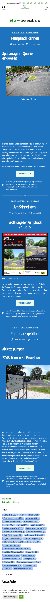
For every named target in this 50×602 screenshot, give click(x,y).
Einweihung (9, 181)
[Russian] (39, 3)
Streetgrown (22, 184)
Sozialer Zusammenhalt (35, 528)
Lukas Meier (20, 44)
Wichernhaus (22, 187)
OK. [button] (21, 597)
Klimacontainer (33, 542)
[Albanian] (8, 3)
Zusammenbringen (12, 189)
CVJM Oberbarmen (11, 555)
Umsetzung (21, 201)
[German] (21, 3)
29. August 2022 (34, 44)
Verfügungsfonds (11, 187)
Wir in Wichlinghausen (12, 535)
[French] (18, 3)
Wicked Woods (32, 187)
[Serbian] (43, 3)
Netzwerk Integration (12, 558)
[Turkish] (46, 3)
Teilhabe (29, 313)
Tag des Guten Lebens (12, 538)
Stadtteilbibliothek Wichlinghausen (16, 548)
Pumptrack (25, 181)
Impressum (6, 498)
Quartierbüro (37, 525)
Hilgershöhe (31, 552)
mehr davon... (8, 574)
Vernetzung (32, 518)
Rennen (32, 479)
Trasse (22, 32)
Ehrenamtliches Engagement (28, 562)
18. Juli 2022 (34, 339)
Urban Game (28, 555)
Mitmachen (18, 181)
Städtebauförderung (22, 481)
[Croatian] (14, 3)
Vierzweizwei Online (11, 545)
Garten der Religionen (12, 565)
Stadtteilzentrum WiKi (13, 528)
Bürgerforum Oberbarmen (14, 531)
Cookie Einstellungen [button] (10, 597)
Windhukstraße (32, 32)
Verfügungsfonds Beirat (34, 535)
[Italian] (28, 3)
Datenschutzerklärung (10, 502)
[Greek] (25, 3)
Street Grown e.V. (35, 481)
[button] (3, 301)
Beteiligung (29, 558)
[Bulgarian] (12, 3)
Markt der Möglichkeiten (13, 552)
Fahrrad (19, 476)
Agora (7, 568)
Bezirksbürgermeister (22, 568)
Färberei (22, 525)
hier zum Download (31, 158)
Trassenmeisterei (31, 184)
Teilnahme (8, 562)
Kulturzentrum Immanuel (13, 542)
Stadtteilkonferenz (12, 521)
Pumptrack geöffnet (25, 333)
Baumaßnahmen (11, 311)
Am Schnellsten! (25, 207)
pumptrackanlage (36, 181)
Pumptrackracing (11, 184)
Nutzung (15, 32)
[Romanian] (36, 3)
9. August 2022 (36, 213)
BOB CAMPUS (31, 521)
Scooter (38, 479)
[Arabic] (10, 3)
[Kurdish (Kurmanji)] (32, 3)
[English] (16, 3)
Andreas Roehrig (20, 213)
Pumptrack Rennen (25, 38)
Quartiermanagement (33, 538)
